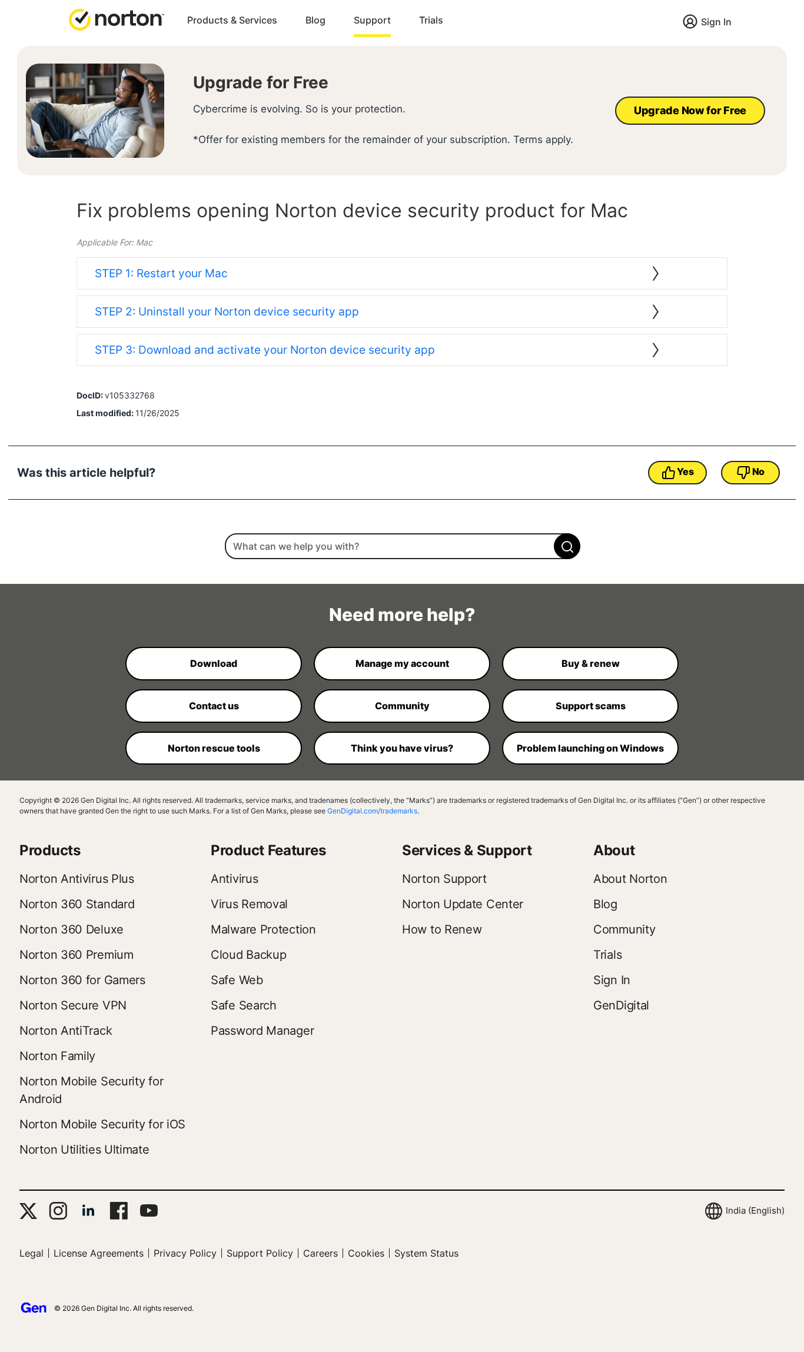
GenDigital (621, 1005)
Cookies (366, 1253)
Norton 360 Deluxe (71, 929)
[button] (116, 18)
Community (624, 929)
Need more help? (402, 614)
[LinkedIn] (88, 1210)
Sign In (716, 22)
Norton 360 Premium (76, 955)
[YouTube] (148, 1210)
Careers (320, 1253)
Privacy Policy (185, 1253)
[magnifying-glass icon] (567, 546)
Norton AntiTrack (65, 1031)
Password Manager (262, 1031)
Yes (685, 471)
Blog (315, 20)
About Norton (630, 879)
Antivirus (234, 879)
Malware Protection (263, 929)
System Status (426, 1253)
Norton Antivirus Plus (76, 879)
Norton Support (444, 879)
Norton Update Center (462, 904)
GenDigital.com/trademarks (372, 810)
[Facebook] (118, 1211)
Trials (431, 20)
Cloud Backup (248, 955)
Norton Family (57, 1056)
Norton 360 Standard (76, 904)
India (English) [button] (755, 1210)
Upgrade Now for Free (690, 110)
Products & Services (232, 20)
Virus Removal (249, 904)
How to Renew (441, 929)
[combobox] (402, 546)
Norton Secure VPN (73, 1005)
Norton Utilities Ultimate (84, 1149)
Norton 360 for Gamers (82, 980)
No (758, 471)
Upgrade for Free (260, 82)
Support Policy (260, 1253)
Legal (31, 1253)
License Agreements (99, 1253)
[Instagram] (58, 1211)
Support (372, 20)
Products (50, 850)
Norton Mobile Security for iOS (102, 1124)
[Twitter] (28, 1211)
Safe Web (237, 980)
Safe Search (244, 1005)
